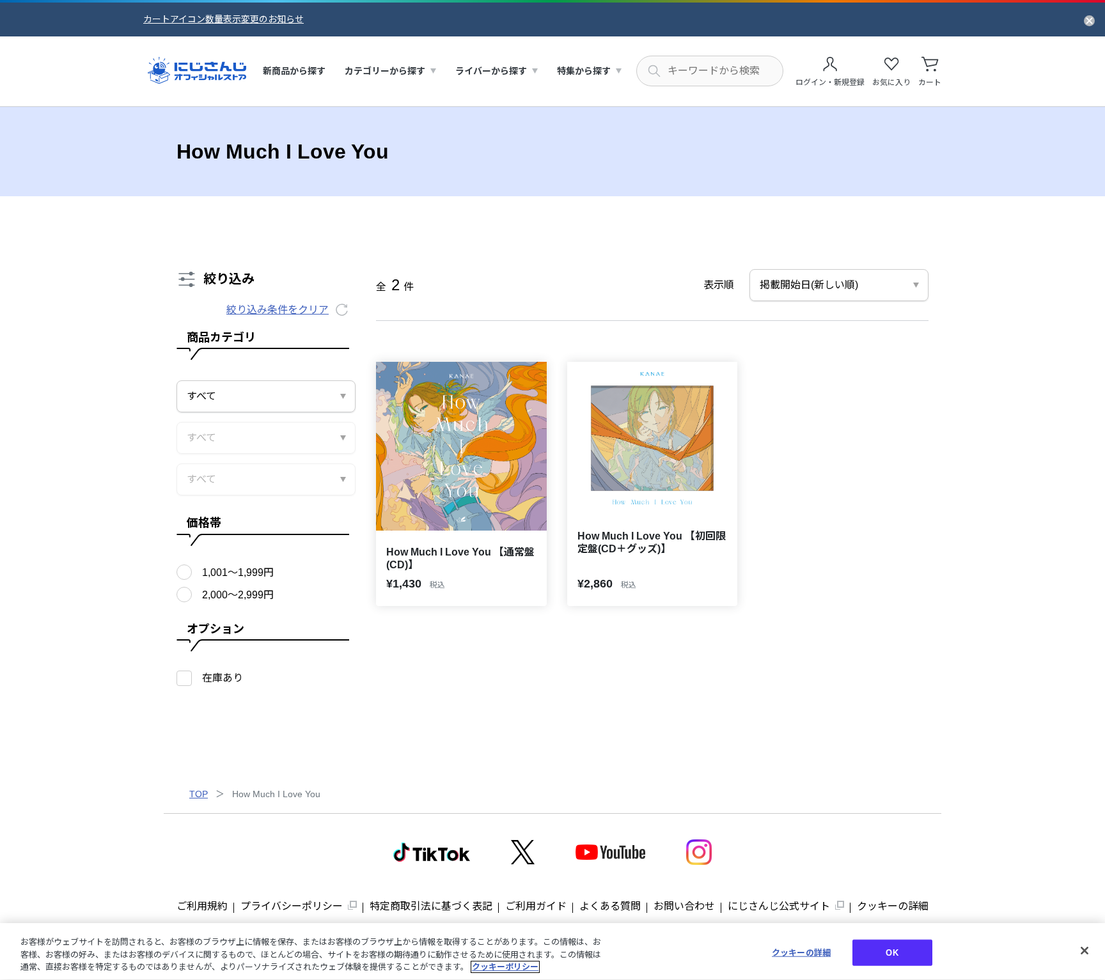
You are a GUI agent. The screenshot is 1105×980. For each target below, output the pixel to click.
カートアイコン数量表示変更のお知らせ (223, 19)
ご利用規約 (202, 906)
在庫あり (222, 678)
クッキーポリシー (505, 967)
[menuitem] (294, 71)
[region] (552, 951)
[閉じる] (1084, 951)
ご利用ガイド (536, 906)
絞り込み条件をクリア (277, 309)
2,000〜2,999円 (238, 594)
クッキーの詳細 (893, 906)
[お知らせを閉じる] (1089, 19)
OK (892, 952)
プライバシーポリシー (291, 906)
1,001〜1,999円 (238, 572)
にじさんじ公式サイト (779, 906)
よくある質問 (610, 906)
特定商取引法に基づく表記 (431, 906)
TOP (198, 794)
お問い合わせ (684, 906)
